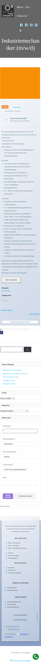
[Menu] (20, 30)
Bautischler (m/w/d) (9, 384)
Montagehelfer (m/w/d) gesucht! (12, 370)
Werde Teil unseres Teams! (11, 377)
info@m (23, 634)
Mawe (5, 102)
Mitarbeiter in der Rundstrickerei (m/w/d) (15, 373)
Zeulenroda (16, 107)
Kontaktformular (13, 629)
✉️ (18, 634)
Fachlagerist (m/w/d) (9, 380)
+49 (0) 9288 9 (10, 627)
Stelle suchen (8, 496)
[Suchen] (27, 349)
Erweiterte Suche (25, 496)
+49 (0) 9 (8, 634)
